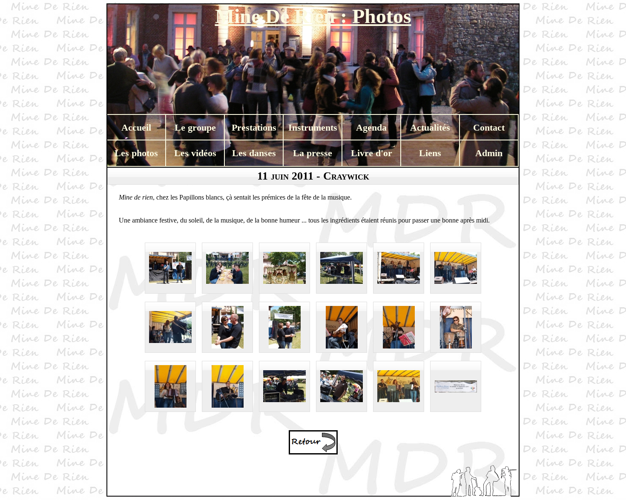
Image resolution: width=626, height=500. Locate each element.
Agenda (371, 127)
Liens (430, 153)
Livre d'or (371, 153)
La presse (312, 153)
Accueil (136, 127)
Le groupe (195, 127)
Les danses (254, 153)
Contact (489, 127)
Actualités (430, 127)
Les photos (136, 153)
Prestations (254, 127)
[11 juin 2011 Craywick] (170, 268)
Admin (489, 153)
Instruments (312, 127)
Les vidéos (195, 153)
